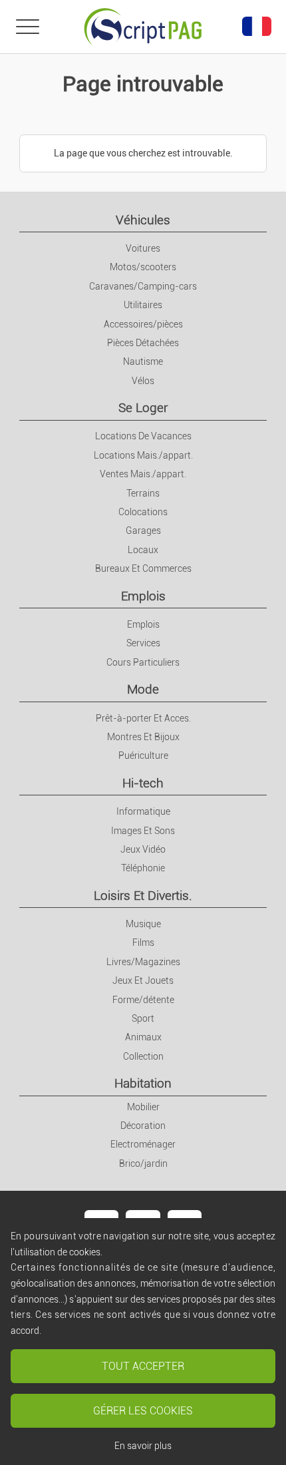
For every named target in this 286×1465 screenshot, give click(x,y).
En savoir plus (143, 1445)
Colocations (143, 512)
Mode (143, 689)
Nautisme (143, 361)
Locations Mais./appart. (143, 455)
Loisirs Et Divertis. (143, 895)
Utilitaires (143, 305)
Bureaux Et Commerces (143, 568)
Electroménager (143, 1144)
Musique (143, 924)
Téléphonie (143, 868)
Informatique (143, 811)
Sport (143, 1018)
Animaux (143, 1037)
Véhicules (143, 220)
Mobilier (143, 1107)
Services (143, 643)
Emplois (143, 596)
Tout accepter (143, 1366)
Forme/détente (143, 999)
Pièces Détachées (143, 342)
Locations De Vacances (143, 436)
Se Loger (143, 407)
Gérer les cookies (143, 1410)
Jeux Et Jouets (143, 980)
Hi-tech (143, 783)
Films (143, 942)
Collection (143, 1056)
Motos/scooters (143, 267)
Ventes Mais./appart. (143, 474)
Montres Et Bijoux (143, 737)
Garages (143, 530)
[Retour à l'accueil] (143, 26)
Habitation (143, 1083)
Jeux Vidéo (143, 849)
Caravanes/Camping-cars (143, 286)
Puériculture (143, 755)
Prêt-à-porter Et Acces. (143, 718)
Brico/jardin (143, 1163)
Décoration (143, 1125)
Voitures (143, 248)
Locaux (143, 549)
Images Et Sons (143, 830)
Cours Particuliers (143, 662)
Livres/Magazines (143, 961)
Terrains (143, 493)
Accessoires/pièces (143, 324)
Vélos (143, 380)
